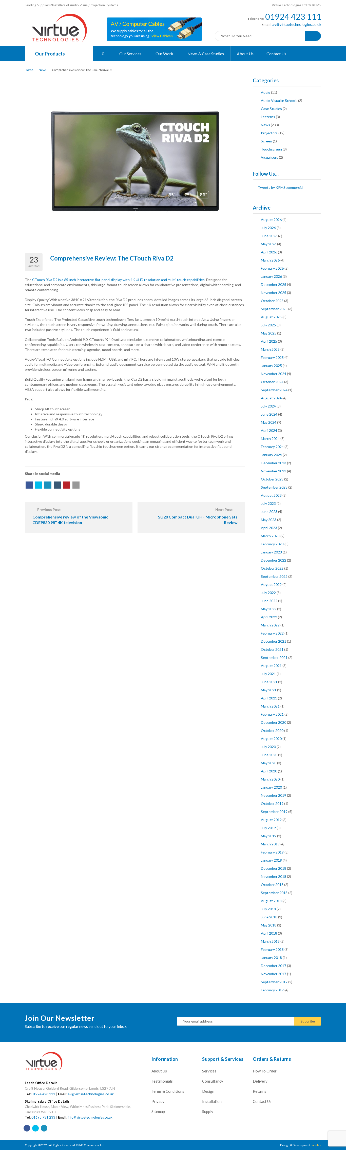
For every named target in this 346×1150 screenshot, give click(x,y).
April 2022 (269, 617)
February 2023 (272, 544)
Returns (259, 1091)
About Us (245, 53)
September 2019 (274, 811)
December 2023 (273, 463)
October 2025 (272, 301)
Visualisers (269, 157)
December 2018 (273, 868)
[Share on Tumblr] (57, 485)
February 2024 (272, 446)
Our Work (165, 53)
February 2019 (272, 852)
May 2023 (268, 519)
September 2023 (274, 487)
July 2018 (268, 909)
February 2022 (272, 633)
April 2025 (269, 341)
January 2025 (271, 365)
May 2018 (268, 925)
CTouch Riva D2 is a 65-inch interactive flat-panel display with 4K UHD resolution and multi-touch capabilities (118, 279)
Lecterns (268, 117)
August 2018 (271, 901)
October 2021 (272, 649)
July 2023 (268, 503)
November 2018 (273, 876)
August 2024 (271, 398)
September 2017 (274, 982)
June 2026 (269, 236)
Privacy (157, 1101)
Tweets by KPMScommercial (280, 187)
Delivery (260, 1081)
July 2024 (268, 406)
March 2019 (270, 844)
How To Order (265, 1071)
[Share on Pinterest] (66, 485)
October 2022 (272, 568)
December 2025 (273, 284)
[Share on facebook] (29, 485)
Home (29, 70)
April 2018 (269, 933)
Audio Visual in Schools (279, 100)
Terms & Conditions (167, 1091)
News (43, 70)
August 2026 (271, 219)
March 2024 (270, 438)
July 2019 (268, 828)
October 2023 (272, 479)
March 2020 (270, 779)
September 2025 (274, 309)
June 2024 (269, 414)
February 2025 (272, 357)
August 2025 (271, 317)
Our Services (130, 53)
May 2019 (268, 836)
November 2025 (273, 292)
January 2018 (271, 957)
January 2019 (271, 860)
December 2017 (273, 965)
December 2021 (273, 641)
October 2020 (272, 730)
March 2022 (270, 625)
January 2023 (271, 552)
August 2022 (271, 584)
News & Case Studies (205, 53)
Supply (207, 1111)
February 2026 (272, 268)
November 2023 (273, 471)
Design (208, 1091)
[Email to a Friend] (76, 485)
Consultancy (212, 1081)
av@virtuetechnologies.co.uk (296, 24)
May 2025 (268, 333)
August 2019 (271, 820)
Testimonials (162, 1081)
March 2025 (270, 349)
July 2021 (268, 674)
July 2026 (268, 228)
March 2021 (270, 706)
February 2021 (272, 714)
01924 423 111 (293, 17)
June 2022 (269, 601)
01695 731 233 (43, 1117)
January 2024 (271, 455)
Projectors (269, 133)
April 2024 (269, 430)
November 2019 (273, 795)
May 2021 (268, 690)
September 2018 (274, 893)
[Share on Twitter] (38, 485)
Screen (266, 141)
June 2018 (269, 917)
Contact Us (276, 53)
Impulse (316, 1145)
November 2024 (273, 374)
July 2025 (268, 325)
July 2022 (268, 592)
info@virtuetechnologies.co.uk (90, 1117)
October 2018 (272, 884)
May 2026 (268, 244)
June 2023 (269, 511)
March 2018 (270, 941)
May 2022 (268, 609)
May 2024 (268, 422)
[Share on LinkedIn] (47, 485)
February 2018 (272, 949)
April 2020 (269, 771)
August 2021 (271, 665)
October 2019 (272, 803)
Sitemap (158, 1111)
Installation (212, 1101)
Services (209, 1071)
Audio (265, 92)
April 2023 (269, 528)
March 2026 (270, 260)
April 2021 (269, 698)
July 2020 (268, 747)
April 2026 (269, 252)
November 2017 (273, 974)
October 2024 (272, 382)
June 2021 (269, 682)
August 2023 (271, 495)
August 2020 (271, 738)
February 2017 (272, 990)
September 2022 (274, 576)
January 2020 (271, 787)
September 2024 (274, 390)
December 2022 (273, 560)
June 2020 (269, 755)
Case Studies (271, 108)
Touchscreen (271, 149)
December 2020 (273, 722)
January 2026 (271, 276)
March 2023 (270, 536)
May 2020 (268, 763)
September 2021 (274, 657)
